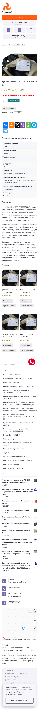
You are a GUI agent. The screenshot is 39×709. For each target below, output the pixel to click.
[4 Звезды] (20, 112)
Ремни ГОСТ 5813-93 (11, 382)
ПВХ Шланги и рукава (11, 375)
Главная (4, 45)
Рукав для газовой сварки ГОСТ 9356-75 (18, 386)
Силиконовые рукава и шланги (15, 449)
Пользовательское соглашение (16, 674)
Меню (21, 17)
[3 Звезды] (18, 112)
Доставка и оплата (11, 680)
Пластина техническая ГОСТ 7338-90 (17, 378)
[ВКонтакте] (5, 125)
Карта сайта (9, 671)
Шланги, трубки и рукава (13, 468)
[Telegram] (5, 130)
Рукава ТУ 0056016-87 (17, 45)
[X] (17, 125)
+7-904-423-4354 (19, 22)
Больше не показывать (19, 701)
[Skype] (34, 125)
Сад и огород (8, 439)
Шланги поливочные (11, 464)
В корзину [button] (7, 301)
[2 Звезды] (16, 112)
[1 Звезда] (14, 112)
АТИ (4, 371)
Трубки (6, 453)
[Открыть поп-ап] (31, 361)
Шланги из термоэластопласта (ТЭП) (17, 460)
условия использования (14, 694)
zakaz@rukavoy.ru (19, 36)
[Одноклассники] (11, 125)
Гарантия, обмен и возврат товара (17, 683)
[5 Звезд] (21, 112)
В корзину (14, 100)
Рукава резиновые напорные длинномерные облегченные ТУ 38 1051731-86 (20, 417)
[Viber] (22, 125)
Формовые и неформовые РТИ (15, 456)
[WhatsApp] (28, 125)
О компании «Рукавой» (13, 677)
